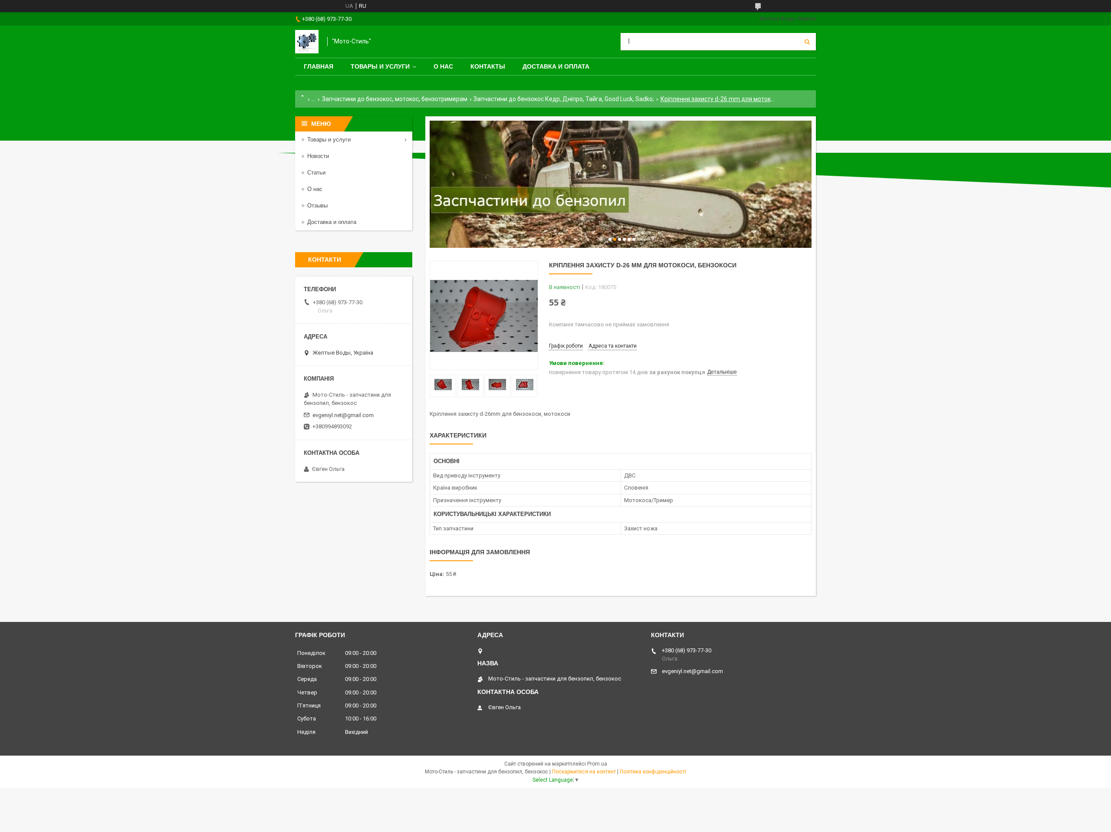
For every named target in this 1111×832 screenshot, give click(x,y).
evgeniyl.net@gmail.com (343, 415)
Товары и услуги (380, 66)
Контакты (487, 66)
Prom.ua (597, 764)
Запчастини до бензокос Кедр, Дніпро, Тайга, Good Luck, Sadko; (563, 98)
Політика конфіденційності (653, 772)
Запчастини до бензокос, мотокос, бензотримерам (394, 98)
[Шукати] (807, 41)
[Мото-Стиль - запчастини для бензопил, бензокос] (307, 41)
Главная (318, 66)
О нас (443, 66)
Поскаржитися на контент (584, 772)
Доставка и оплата (556, 66)
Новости (318, 156)
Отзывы (317, 205)
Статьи (316, 172)
